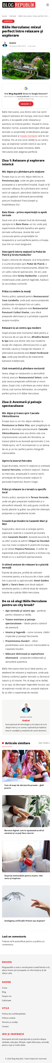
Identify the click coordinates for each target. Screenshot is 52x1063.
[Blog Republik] (23, 5)
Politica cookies (8, 1018)
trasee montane (28, 135)
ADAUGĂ (26, 104)
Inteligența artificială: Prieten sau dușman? (24, 920)
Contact (5, 1026)
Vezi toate (43, 743)
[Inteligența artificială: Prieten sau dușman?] (26, 901)
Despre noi (6, 996)
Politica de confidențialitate (13, 1013)
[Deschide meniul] (47, 4)
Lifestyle (12, 16)
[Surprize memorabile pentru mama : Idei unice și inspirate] (26, 856)
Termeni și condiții (10, 1022)
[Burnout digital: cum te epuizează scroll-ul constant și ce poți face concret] (26, 811)
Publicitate (6, 1000)
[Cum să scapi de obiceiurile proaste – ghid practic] (26, 766)
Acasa (4, 987)
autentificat (20, 941)
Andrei (12, 43)
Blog (4, 992)
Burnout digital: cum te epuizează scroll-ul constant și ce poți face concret (24, 831)
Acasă (4, 16)
